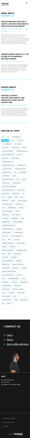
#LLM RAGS (16, 239)
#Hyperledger (15, 218)
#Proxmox (18, 261)
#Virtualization (6, 296)
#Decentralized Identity (7, 179)
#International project (7, 229)
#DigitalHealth (15, 193)
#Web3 (26, 29)
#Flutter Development (7, 211)
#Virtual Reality (21, 292)
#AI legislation (15, 147)
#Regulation (15, 268)
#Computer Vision (6, 172)
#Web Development (6, 299)
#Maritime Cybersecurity (8, 243)
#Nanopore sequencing (8, 250)
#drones (10, 197)
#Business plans (21, 165)
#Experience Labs (12, 207)
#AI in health (5, 147)
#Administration (16, 137)
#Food (17, 211)
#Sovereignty (5, 282)
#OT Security (5, 257)
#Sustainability (23, 282)
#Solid (23, 278)
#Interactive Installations (8, 225)
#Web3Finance (24, 299)
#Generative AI (5, 214)
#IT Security (5, 236)
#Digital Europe (6, 183)
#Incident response (17, 222)
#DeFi (18, 179)
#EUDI (3, 207)
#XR (3, 303)
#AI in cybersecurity (7, 144)
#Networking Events (22, 250)
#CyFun (14, 176)
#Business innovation (7, 161)
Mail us (10, 339)
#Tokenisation (17, 285)
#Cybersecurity (5, 176)
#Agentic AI (4, 29)
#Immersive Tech (6, 222)
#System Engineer (6, 285)
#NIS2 (9, 253)
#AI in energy (18, 144)
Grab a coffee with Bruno (18, 344)
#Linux (9, 239)
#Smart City (19, 275)
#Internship (19, 229)
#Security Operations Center (9, 271)
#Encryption (5, 200)
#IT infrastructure (18, 232)
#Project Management (7, 261)
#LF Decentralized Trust (16, 236)
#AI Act (3, 61)
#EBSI (16, 197)
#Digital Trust (4, 31)
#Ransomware (5, 268)
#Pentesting (14, 257)
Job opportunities (8, 422)
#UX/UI (3, 292)
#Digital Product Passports (9, 186)
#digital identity (17, 183)
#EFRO (22, 197)
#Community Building (20, 168)
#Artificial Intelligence (18, 61)
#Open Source (17, 253)
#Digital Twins (5, 193)
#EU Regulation (19, 204)
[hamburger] (26, 3)
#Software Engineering (13, 278)
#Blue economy (15, 158)
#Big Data (19, 154)
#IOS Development (6, 232)
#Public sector (5, 264)
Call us (10, 335)
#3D (3, 137)
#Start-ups (14, 282)
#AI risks (24, 147)
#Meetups (18, 105)
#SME (3, 278)
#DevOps (24, 179)
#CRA (15, 172)
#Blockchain (8, 105)
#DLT (24, 193)
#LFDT (9, 29)
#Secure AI (24, 268)
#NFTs (3, 253)
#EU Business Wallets (7, 204)
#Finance (21, 207)
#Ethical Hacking (22, 200)
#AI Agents (20, 140)
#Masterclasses (21, 243)
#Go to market (16, 214)
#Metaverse (12, 246)
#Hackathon (5, 218)
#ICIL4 (22, 218)
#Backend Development (7, 154)
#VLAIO (14, 296)
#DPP (3, 197)
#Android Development (7, 151)
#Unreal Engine (6, 289)
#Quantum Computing (18, 264)
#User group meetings (18, 289)
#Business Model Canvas (8, 165)
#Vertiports (11, 292)
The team (6, 426)
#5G (8, 137)
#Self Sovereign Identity (17, 29)
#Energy (13, 200)
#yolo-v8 (9, 303)
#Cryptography (23, 172)
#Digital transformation (8, 190)
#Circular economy (7, 168)
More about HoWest (9, 418)
